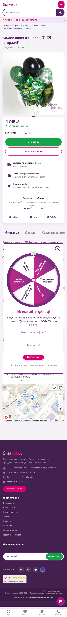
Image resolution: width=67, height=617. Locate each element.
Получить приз (33, 357)
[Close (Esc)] (57, 248)
